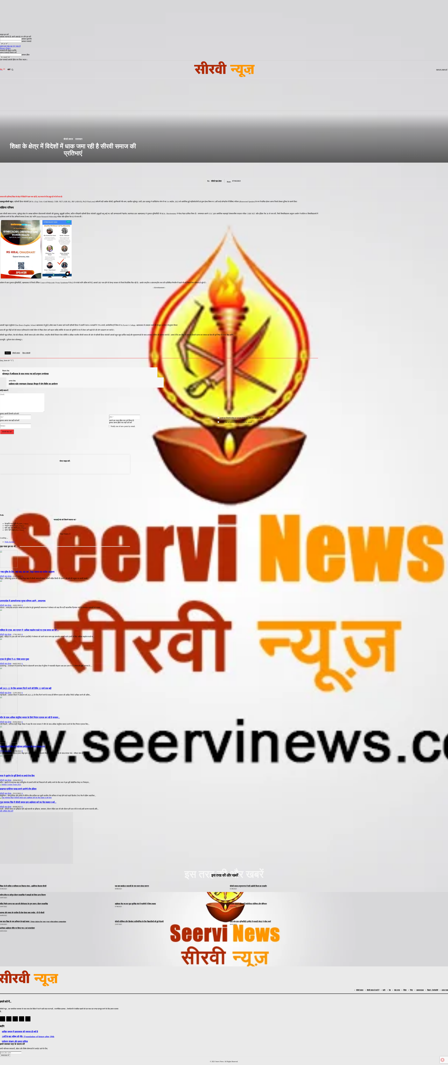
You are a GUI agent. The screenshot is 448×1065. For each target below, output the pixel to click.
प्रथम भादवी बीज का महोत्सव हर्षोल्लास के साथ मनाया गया (22, 746)
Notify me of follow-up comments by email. (236, 422)
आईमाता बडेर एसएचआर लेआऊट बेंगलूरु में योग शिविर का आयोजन (33, 384)
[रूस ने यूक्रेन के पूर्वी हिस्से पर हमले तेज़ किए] (9, 771)
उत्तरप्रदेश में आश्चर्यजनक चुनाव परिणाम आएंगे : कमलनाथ (23, 601)
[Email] (69, 467)
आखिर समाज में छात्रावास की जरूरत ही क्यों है (20, 1031)
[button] (10, 69)
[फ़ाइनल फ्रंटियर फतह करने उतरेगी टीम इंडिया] (10, 784)
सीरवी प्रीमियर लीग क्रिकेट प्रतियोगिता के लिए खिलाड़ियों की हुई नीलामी (139, 921)
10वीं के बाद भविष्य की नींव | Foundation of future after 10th (28, 1036)
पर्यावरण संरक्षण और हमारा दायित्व (15, 1041)
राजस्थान (78, 139)
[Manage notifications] (442, 1060)
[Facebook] (44, 467)
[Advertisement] (159, 305)
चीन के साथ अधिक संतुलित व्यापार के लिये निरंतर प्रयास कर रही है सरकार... (30, 717)
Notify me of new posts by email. (123, 426)
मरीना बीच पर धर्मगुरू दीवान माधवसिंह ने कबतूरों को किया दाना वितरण (23, 895)
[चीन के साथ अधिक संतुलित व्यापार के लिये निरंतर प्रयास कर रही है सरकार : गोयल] (9, 713)
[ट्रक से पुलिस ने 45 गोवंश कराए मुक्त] (9, 655)
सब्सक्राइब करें (5, 1055)
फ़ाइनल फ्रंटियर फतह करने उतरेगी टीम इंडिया (18, 789)
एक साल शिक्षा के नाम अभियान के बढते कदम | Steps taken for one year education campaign (33, 921)
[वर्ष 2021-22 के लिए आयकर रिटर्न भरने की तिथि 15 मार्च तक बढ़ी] (9, 684)
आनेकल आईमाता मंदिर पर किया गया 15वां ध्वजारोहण (17, 928)
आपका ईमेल (26, 55)
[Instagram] (8, 1018)
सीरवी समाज (68, 139)
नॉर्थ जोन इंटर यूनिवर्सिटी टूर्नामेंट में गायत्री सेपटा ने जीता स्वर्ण (250, 921)
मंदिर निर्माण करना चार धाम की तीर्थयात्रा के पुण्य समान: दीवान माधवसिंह (24, 904)
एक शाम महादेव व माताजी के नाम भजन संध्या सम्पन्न (132, 886)
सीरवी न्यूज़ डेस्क (216, 181)
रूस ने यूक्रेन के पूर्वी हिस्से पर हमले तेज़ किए (17, 775)
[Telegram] (77, 467)
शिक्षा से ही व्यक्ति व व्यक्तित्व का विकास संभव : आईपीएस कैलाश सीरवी (23, 886)
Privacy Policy (5, 48)
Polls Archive (10, 542)
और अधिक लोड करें (6, 811)
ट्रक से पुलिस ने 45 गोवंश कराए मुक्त (14, 659)
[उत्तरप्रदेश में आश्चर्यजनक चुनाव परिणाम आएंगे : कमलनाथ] (9, 596)
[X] (52, 467)
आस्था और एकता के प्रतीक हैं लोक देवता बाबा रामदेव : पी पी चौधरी (22, 913)
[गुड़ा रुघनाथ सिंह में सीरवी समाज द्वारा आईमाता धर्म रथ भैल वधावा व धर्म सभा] (26, 798)
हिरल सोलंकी (26, 353)
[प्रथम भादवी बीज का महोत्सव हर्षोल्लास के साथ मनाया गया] (9, 742)
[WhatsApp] (61, 467)
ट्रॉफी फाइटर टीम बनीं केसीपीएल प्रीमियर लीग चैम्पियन (248, 904)
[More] (80, 345)
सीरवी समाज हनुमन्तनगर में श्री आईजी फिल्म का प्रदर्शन (248, 886)
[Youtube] (27, 1018)
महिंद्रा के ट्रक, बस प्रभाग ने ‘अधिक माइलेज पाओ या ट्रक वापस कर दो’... (29, 630)
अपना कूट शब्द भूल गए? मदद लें (10, 46)
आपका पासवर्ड (26, 41)
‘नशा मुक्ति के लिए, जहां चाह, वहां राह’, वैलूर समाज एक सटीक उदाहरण (27, 572)
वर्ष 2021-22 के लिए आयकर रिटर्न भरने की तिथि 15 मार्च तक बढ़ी (25, 688)
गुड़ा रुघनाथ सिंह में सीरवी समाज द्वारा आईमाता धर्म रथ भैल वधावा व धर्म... (28, 802)
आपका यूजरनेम (27, 39)
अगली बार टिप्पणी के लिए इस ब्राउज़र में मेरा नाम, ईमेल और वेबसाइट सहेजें (241, 418)
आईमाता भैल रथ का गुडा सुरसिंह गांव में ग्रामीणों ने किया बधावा (135, 904)
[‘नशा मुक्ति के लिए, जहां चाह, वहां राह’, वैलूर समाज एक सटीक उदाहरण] (9, 567)
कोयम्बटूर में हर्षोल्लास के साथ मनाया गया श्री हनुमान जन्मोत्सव (25, 374)
